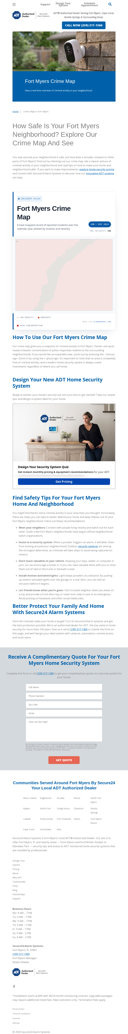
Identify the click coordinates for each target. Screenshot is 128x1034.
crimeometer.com (102, 322)
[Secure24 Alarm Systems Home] (31, 15)
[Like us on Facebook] (14, 987)
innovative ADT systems (100, 173)
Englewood (45, 798)
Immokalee (45, 829)
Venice (77, 798)
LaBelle (27, 818)
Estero (77, 818)
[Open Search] (110, 4)
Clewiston (79, 808)
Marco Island (29, 798)
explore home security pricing (96, 169)
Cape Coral (28, 829)
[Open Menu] (14, 4)
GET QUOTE (64, 760)
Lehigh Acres (63, 808)
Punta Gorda (46, 818)
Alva (59, 829)
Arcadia (60, 798)
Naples (26, 808)
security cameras (88, 546)
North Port (45, 808)
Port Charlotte (64, 818)
